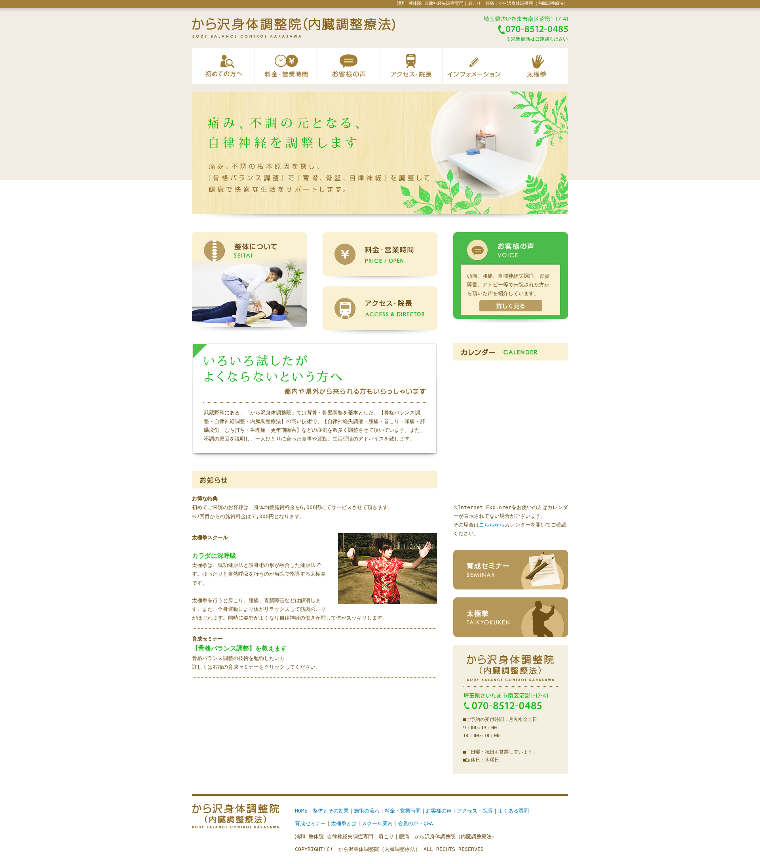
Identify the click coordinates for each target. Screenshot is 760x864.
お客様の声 (348, 66)
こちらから (492, 525)
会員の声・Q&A (415, 823)
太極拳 (536, 66)
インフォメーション (474, 66)
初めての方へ (223, 66)
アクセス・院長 (411, 66)
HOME (301, 811)
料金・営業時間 (286, 66)
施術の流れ (367, 811)
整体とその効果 (331, 811)
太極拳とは (344, 823)
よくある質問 (513, 811)
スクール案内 (377, 823)
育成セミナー (310, 823)
